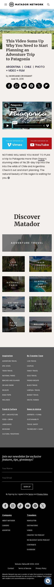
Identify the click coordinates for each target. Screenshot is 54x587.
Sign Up (42, 305)
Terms (34, 312)
